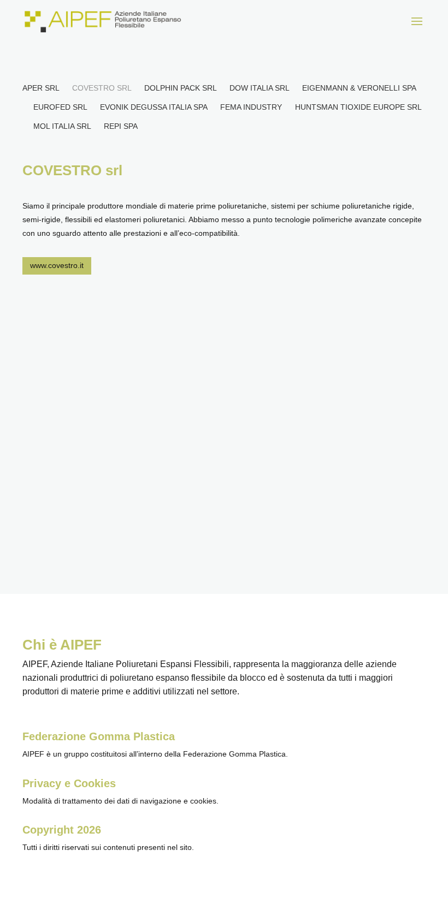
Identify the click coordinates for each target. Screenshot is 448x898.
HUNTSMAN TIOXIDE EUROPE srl (358, 107)
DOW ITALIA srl (259, 88)
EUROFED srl (60, 107)
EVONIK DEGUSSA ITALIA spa (153, 107)
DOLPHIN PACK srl (180, 88)
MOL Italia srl (62, 126)
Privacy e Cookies (69, 783)
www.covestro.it (57, 265)
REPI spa (121, 126)
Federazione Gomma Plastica (98, 736)
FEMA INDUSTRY (251, 107)
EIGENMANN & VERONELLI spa (359, 88)
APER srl (40, 88)
